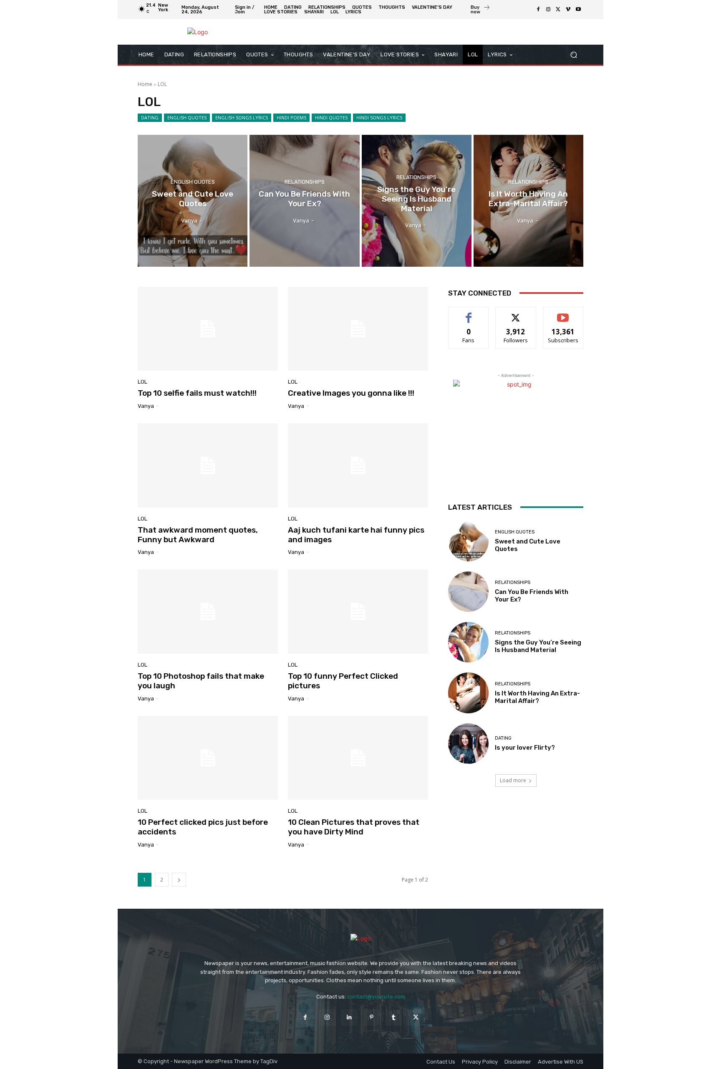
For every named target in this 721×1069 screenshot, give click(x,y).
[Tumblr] (394, 1017)
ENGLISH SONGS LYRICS (241, 117)
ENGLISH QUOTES (187, 117)
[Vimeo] (568, 10)
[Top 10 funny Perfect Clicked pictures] (358, 611)
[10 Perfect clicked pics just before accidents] (208, 758)
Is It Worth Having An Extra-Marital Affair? (537, 697)
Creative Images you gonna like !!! (351, 393)
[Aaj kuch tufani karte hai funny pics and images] (358, 465)
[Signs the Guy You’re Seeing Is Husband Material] (416, 201)
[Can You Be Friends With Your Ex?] (304, 201)
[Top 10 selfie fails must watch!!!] (208, 329)
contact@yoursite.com (376, 996)
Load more (513, 780)
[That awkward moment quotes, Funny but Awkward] (208, 465)
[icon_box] (480, 10)
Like (469, 313)
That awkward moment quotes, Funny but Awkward (198, 534)
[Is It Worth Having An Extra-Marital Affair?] (528, 201)
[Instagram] (548, 10)
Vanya (146, 406)
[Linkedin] (349, 1017)
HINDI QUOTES (331, 117)
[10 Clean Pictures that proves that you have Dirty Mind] (358, 758)
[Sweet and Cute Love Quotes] (192, 201)
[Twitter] (558, 10)
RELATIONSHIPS (305, 181)
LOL (142, 381)
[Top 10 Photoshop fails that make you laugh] (208, 611)
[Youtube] (578, 10)
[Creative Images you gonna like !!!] (358, 329)
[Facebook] (538, 10)
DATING (150, 117)
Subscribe (563, 313)
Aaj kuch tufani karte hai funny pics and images (356, 534)
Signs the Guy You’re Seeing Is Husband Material (538, 646)
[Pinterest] (371, 1017)
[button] (573, 55)
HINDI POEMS (291, 117)
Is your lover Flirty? (525, 747)
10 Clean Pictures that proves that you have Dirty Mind (353, 826)
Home (145, 84)
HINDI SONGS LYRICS (379, 117)
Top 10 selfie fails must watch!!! (197, 393)
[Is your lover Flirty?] (468, 743)
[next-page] (179, 880)
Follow (516, 313)
